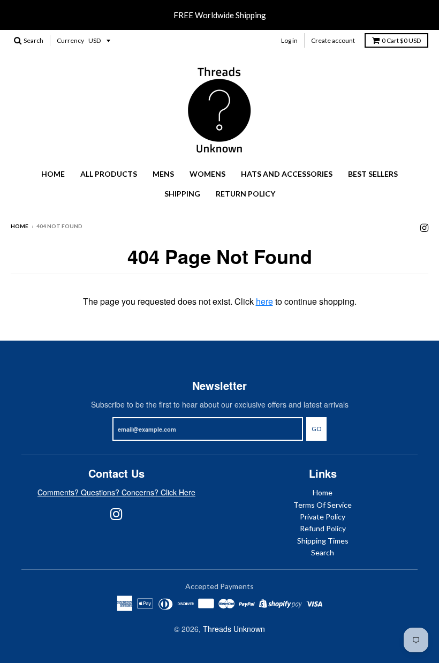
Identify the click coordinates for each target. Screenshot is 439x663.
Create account (333, 40)
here (264, 301)
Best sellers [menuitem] (373, 173)
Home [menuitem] (53, 173)
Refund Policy (323, 528)
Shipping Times (323, 540)
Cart (401, 40)
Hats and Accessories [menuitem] (286, 173)
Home (19, 226)
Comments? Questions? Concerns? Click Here (116, 492)
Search (322, 552)
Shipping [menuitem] (182, 193)
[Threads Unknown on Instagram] (424, 227)
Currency (70, 40)
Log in (289, 40)
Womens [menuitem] (207, 173)
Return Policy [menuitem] (245, 193)
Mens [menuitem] (163, 173)
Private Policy (322, 516)
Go (316, 428)
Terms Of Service (322, 504)
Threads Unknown (234, 628)
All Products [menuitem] (108, 173)
